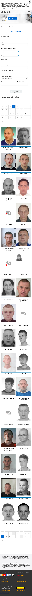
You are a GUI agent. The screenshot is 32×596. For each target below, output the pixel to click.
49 (25, 533)
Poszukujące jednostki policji (8, 70)
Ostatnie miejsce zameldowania (9, 65)
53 (10, 536)
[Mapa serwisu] (5, 12)
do (2, 55)
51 (2, 536)
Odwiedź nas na (4, 575)
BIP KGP (22, 575)
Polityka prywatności (4, 593)
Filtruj (12, 91)
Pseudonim (4, 59)
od (2, 51)
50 (29, 533)
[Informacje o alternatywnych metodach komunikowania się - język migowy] (7, 12)
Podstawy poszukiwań (6, 76)
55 (17, 536)
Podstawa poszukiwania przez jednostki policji (12, 81)
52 (6, 536)
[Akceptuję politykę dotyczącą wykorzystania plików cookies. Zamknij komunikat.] (30, 1)
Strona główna (4, 26)
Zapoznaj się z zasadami (5, 590)
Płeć (2, 42)
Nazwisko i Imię (5, 36)
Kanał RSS (1, 575)
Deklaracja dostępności (21, 581)
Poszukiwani (12, 26)
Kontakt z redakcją (4, 581)
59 (25, 536)
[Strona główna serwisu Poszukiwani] (2, 12)
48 (21, 533)
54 (14, 536)
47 (17, 533)
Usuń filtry (18, 91)
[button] (29, 12)
